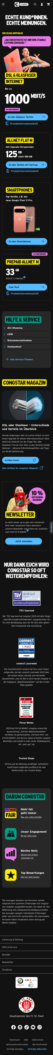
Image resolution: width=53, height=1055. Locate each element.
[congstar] (22, 4)
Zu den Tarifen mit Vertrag (23, 164)
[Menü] (3, 4)
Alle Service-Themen (21, 359)
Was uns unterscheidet (31, 817)
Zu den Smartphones (20, 241)
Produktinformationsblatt (24, 123)
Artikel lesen (12, 460)
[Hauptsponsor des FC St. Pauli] (26, 1005)
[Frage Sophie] (35, 4)
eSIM (10, 334)
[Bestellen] (49, 4)
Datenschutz (37, 1039)
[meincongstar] (42, 4)
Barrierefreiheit (40, 1044)
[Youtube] (33, 1027)
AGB (26, 1039)
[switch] (30, 985)
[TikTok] (26, 1027)
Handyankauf (14, 346)
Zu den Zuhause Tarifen (20, 116)
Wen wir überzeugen (30, 877)
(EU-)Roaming (14, 327)
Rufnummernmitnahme (19, 340)
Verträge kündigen (15, 1049)
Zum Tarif (14, 287)
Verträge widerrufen (37, 1049)
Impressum (15, 1039)
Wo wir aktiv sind (28, 835)
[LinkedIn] (20, 1027)
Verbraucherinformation (17, 1044)
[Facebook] (13, 1027)
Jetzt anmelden (23, 541)
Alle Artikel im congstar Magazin (20, 468)
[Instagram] (39, 1027)
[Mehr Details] (24, 277)
